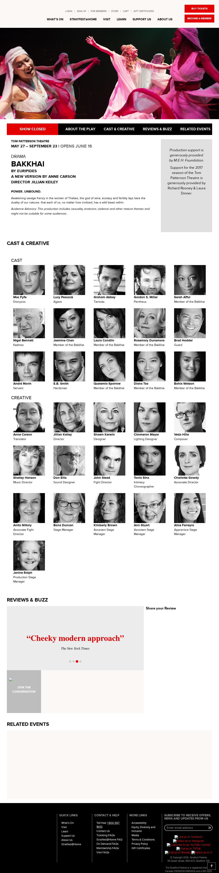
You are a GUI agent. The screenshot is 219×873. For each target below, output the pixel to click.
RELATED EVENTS (194, 129)
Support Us (68, 835)
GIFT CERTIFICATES (143, 11)
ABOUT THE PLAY (80, 129)
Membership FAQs (107, 848)
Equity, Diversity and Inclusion (143, 829)
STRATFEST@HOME (83, 19)
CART (126, 11)
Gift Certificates (141, 848)
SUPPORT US (142, 19)
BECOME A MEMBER (199, 18)
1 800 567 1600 (108, 825)
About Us (67, 840)
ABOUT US (164, 19)
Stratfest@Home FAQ (109, 839)
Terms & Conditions (143, 839)
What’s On (67, 823)
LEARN (121, 19)
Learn (64, 831)
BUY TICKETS (199, 8)
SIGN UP (81, 11)
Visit (64, 827)
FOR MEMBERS (99, 11)
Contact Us (103, 831)
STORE (114, 11)
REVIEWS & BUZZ (157, 129)
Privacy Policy (140, 844)
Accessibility (139, 823)
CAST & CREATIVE (119, 129)
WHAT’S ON (55, 19)
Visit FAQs (102, 852)
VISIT (106, 19)
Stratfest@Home (71, 844)
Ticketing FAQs (105, 835)
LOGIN (68, 11)
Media (135, 835)
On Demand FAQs (107, 844)
